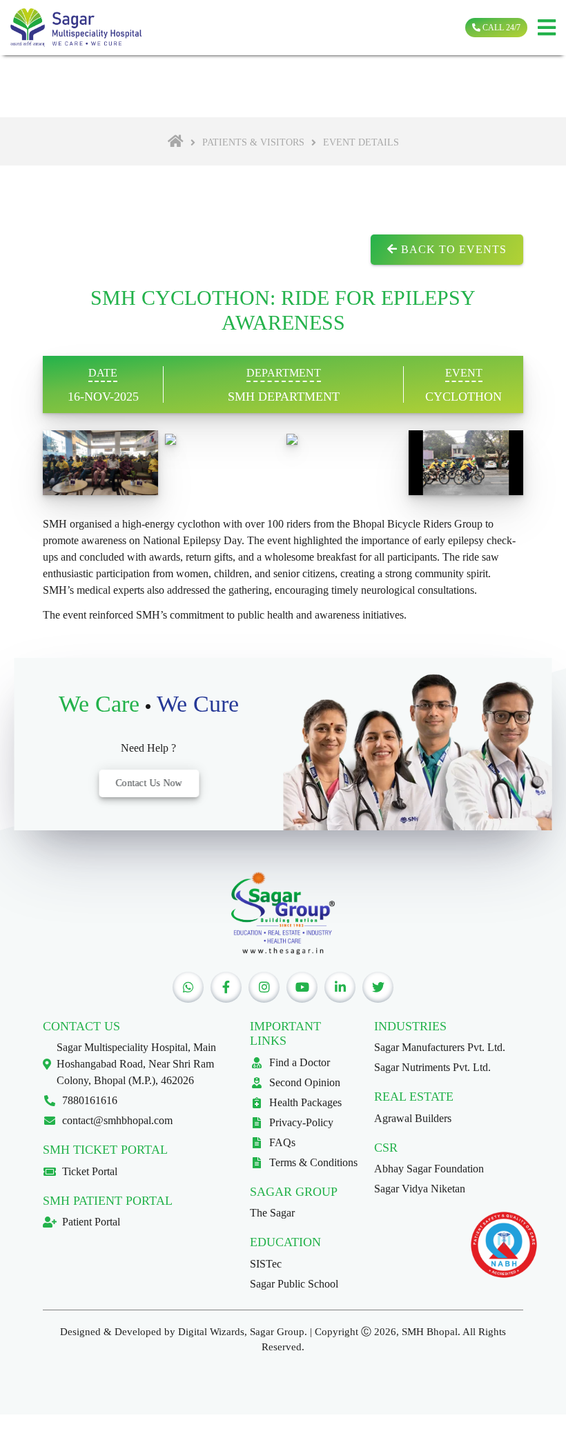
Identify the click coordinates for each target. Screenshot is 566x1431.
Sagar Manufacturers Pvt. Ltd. (439, 1047)
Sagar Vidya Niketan (419, 1188)
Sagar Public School (294, 1284)
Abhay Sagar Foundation (429, 1168)
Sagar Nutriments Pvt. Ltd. (432, 1067)
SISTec (266, 1264)
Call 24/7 (500, 27)
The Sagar (272, 1213)
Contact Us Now (148, 783)
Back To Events (452, 249)
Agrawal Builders (412, 1118)
